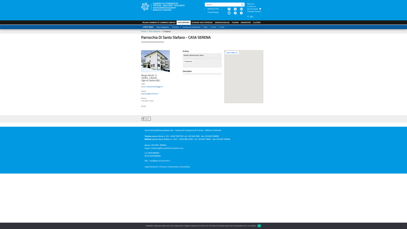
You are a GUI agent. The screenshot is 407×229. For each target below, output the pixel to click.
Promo (222, 27)
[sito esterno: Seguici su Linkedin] (241, 9)
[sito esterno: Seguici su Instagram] (235, 13)
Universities (246, 22)
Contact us (251, 6)
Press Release (213, 12)
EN (251, 16)
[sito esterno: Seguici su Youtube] (229, 13)
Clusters (257, 22)
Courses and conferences (191, 27)
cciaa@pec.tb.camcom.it (159, 160)
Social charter (253, 8)
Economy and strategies (202, 22)
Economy (175, 27)
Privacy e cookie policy (169, 166)
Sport (206, 27)
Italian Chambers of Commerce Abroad (159, 22)
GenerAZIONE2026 (222, 22)
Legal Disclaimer (151, 166)
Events (213, 27)
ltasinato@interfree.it (149, 93)
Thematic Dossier (254, 11)
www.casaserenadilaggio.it (152, 86)
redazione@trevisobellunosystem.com (167, 148)
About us (250, 3)
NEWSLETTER (213, 8)
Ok (259, 226)
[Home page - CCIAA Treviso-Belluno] (165, 6)
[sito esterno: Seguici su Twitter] (235, 9)
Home (143, 31)
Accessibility (185, 166)
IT (248, 16)
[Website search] (243, 4)
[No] (404, 226)
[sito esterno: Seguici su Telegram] (241, 13)
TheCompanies (184, 22)
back (146, 119)
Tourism (235, 22)
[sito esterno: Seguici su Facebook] (229, 9)
